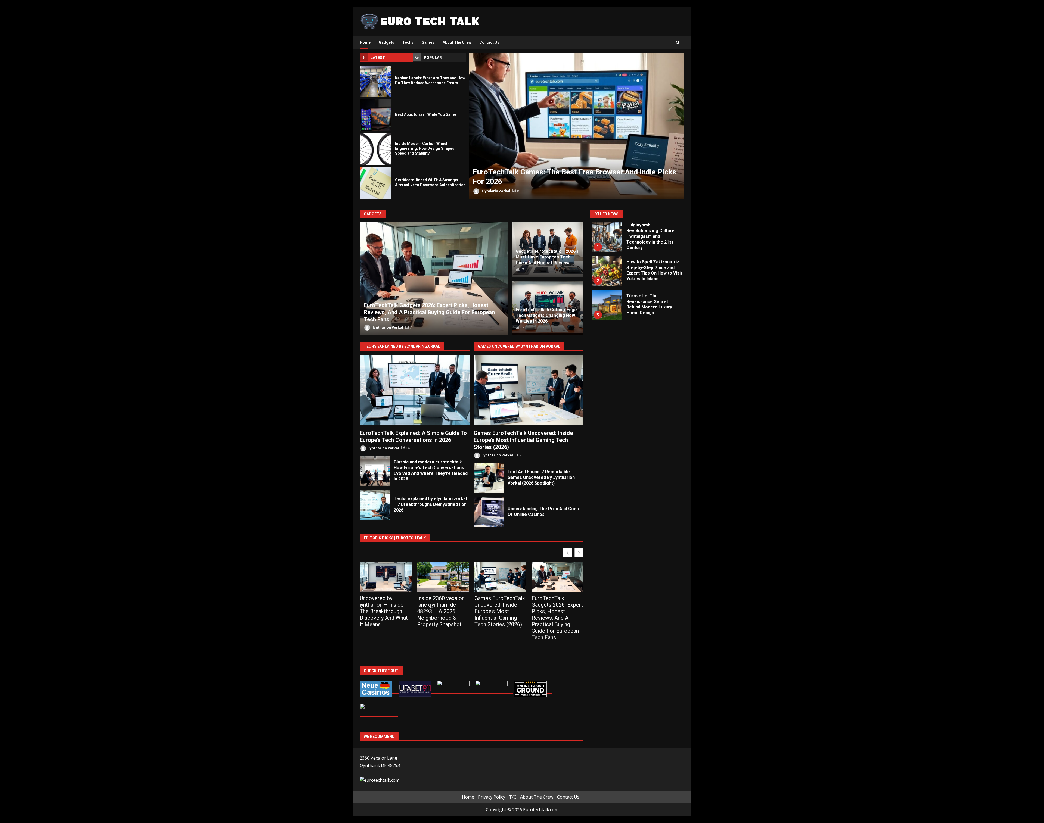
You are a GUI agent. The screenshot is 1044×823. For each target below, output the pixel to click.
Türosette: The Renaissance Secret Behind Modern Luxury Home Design (607, 305)
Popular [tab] (433, 57)
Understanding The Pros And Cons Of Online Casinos (489, 512)
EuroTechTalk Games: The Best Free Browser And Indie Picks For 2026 (576, 126)
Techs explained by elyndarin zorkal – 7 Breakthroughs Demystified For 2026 (375, 505)
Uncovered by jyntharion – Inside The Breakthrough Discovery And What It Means (384, 611)
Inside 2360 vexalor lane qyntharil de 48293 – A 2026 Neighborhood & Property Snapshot (440, 611)
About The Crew (457, 42)
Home (365, 42)
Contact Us (489, 42)
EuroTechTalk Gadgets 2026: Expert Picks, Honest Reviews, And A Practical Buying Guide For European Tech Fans (434, 278)
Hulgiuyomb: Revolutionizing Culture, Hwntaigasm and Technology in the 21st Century (607, 237)
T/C (512, 797)
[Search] (677, 43)
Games (428, 42)
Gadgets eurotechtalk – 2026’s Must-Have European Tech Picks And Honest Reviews (547, 257)
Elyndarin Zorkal (495, 191)
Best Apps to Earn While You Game (375, 115)
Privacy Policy (491, 797)
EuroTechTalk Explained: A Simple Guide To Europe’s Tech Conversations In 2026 (415, 390)
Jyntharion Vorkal (387, 327)
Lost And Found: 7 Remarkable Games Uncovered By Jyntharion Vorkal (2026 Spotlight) (489, 478)
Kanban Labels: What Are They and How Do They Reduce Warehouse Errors (375, 81)
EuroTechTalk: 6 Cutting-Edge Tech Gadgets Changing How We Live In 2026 (546, 315)
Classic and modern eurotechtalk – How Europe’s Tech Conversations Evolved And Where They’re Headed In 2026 (375, 471)
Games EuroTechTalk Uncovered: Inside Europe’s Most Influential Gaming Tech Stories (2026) (528, 390)
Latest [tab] (378, 57)
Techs (408, 42)
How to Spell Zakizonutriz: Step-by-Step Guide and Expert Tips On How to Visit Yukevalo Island (607, 271)
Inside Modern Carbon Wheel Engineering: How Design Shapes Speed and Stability (375, 149)
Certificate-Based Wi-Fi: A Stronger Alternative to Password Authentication (375, 183)
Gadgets (386, 42)
